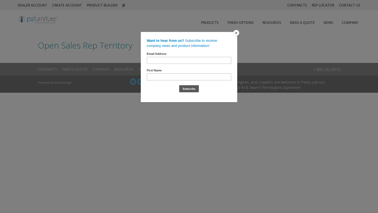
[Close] (236, 33)
